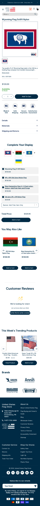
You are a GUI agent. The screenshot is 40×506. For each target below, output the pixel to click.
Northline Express (26, 459)
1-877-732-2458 (10, 420)
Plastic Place (24, 462)
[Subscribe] (35, 486)
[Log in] (34, 9)
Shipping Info (6, 455)
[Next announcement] (37, 2)
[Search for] (35, 14)
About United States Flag (29, 408)
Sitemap (23, 437)
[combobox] (18, 14)
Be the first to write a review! (20, 313)
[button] (3, 9)
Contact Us (6, 448)
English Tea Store (26, 452)
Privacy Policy (25, 427)
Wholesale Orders (26, 420)
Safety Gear (24, 448)
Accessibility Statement (28, 434)
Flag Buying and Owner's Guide (28, 412)
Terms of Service (26, 431)
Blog (21, 417)
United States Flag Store (23, 468)
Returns (4, 452)
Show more (5, 73)
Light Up (23, 455)
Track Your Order (7, 459)
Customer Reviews (26, 424)
